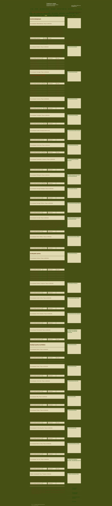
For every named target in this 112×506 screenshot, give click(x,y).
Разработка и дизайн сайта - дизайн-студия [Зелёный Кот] (80, 504)
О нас (31, 9)
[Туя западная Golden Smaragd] (74, 135)
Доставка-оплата (44, 9)
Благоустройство (61, 9)
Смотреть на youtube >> (38, 106)
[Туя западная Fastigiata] (74, 120)
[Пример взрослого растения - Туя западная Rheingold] (74, 179)
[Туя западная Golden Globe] (74, 302)
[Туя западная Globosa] (74, 258)
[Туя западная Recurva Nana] (74, 448)
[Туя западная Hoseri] (74, 371)
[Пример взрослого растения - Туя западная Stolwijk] (74, 222)
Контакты (70, 9)
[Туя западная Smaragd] (74, 76)
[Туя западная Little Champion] (74, 318)
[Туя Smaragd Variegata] (74, 193)
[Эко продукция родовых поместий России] (65, 3)
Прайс (36, 9)
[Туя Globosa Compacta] (74, 288)
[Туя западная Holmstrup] (74, 149)
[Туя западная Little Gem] (74, 385)
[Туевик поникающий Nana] (74, 478)
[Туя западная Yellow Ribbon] (74, 241)
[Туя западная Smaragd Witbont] (74, 208)
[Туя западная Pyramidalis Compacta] (74, 164)
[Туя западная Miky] (74, 401)
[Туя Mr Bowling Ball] (74, 432)
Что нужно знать (79, 9)
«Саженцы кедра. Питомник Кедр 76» (40, 504)
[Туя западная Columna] (74, 103)
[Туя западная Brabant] (74, 51)
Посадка (53, 9)
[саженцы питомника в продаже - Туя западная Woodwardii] (74, 334)
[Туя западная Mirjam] (74, 415)
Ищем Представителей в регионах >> (75, 12)
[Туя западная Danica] (74, 349)
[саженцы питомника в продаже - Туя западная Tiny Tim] (74, 464)
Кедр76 (37, 4)
